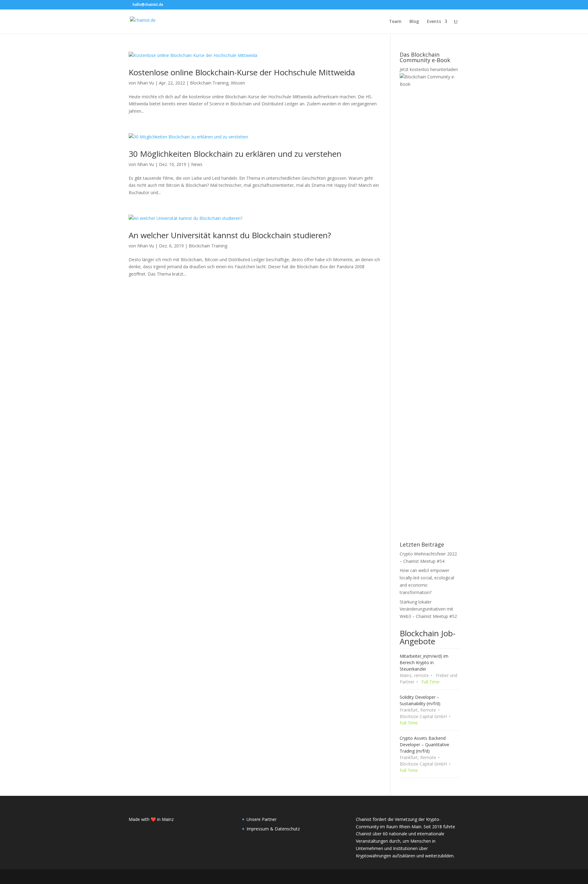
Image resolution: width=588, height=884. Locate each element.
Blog (414, 21)
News (196, 164)
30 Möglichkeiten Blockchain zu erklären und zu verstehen (235, 153)
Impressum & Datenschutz (273, 829)
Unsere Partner (262, 819)
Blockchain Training (209, 83)
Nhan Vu (145, 83)
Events (434, 21)
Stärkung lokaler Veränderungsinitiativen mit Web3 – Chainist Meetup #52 (428, 609)
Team (395, 21)
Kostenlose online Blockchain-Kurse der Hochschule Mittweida (242, 72)
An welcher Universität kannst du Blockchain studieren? (230, 235)
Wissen (238, 83)
